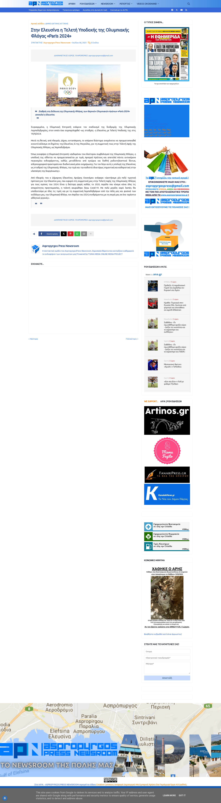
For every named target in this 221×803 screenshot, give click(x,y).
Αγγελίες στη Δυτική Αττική (95, 10)
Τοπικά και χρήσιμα (71, 10)
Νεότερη (34, 339)
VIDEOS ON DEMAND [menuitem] (147, 4)
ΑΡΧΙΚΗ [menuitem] (71, 4)
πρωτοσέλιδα (161, 84)
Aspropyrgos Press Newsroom (60, 245)
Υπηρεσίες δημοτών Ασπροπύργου (44, 10)
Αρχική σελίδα (37, 23)
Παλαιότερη (131, 339)
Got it (182, 795)
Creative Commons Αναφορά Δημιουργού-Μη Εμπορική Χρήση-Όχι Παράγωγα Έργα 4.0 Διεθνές (141, 784)
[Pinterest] (71, 233)
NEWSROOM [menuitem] (107, 4)
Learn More (169, 795)
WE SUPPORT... (151, 401)
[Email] (84, 233)
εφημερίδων (174, 84)
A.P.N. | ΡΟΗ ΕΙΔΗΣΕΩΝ (171, 401)
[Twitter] (64, 233)
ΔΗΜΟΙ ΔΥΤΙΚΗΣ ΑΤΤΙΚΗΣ (56, 23)
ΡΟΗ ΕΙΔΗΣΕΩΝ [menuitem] (87, 4)
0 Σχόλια (95, 43)
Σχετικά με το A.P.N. (119, 10)
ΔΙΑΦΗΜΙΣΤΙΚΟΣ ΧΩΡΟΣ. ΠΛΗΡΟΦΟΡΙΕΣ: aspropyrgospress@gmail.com (83, 55)
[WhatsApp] (77, 233)
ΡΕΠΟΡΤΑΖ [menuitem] (125, 4)
